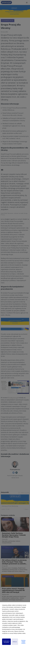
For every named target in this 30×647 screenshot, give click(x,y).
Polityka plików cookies (23, 642)
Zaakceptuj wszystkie (6, 641)
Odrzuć (15, 641)
